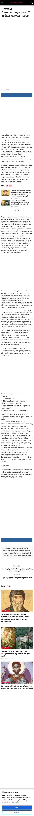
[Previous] (15, 211)
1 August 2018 (5, 90)
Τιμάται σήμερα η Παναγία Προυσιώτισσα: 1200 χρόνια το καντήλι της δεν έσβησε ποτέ (20, 202)
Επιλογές (17, 812)
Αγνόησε (17, 807)
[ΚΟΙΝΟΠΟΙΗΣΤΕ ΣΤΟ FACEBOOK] (16, 95)
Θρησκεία (6, 610)
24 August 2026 (15, 198)
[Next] (18, 211)
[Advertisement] (17, 36)
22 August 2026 (6, 690)
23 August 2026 (15, 206)
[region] (17, 802)
